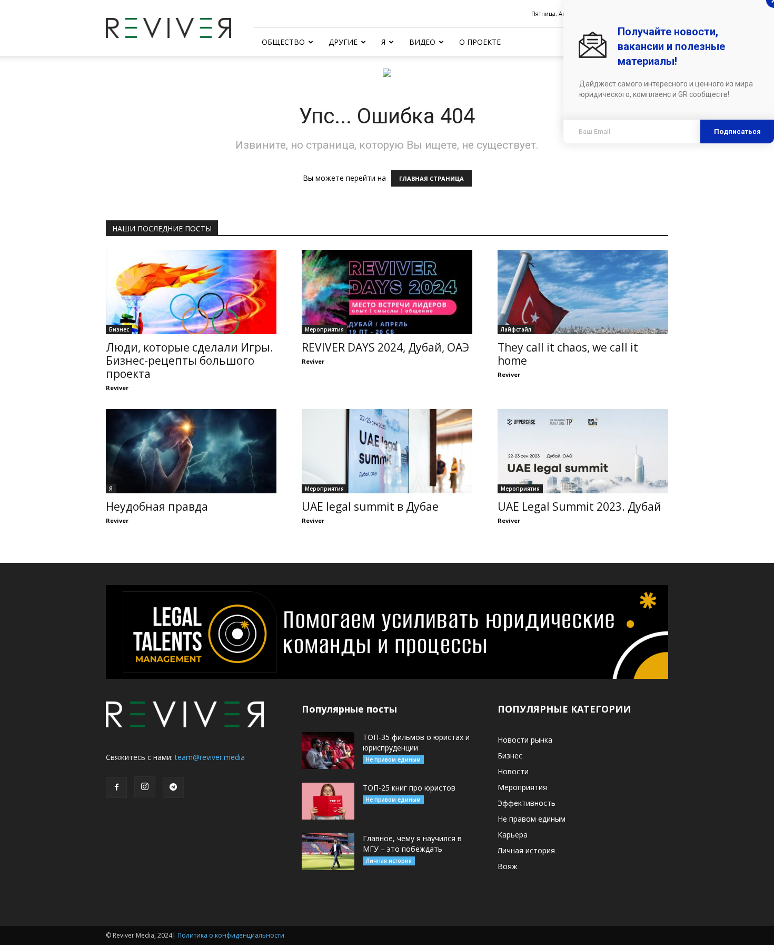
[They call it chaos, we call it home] (583, 292)
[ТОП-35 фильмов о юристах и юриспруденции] (328, 750)
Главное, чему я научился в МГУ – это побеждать (412, 843)
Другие (343, 42)
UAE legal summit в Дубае (370, 506)
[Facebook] (116, 787)
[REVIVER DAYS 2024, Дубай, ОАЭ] (387, 292)
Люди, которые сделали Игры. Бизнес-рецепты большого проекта (189, 360)
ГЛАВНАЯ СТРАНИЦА (431, 178)
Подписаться (737, 131)
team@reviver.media (210, 757)
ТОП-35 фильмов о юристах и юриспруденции (416, 742)
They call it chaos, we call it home (568, 354)
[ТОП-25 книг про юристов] (328, 801)
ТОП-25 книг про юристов (409, 788)
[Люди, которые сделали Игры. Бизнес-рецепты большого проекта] (191, 292)
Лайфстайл (516, 329)
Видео (422, 42)
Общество (283, 42)
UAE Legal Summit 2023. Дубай (579, 506)
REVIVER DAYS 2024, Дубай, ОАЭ (385, 347)
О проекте (480, 42)
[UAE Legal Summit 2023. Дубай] (583, 451)
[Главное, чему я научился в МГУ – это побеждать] (328, 851)
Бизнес (119, 329)
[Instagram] (144, 786)
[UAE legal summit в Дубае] (387, 451)
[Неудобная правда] (191, 451)
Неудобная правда (157, 506)
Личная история (389, 860)
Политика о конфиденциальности (230, 935)
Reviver (117, 388)
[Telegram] (173, 787)
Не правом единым (393, 759)
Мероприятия (324, 329)
